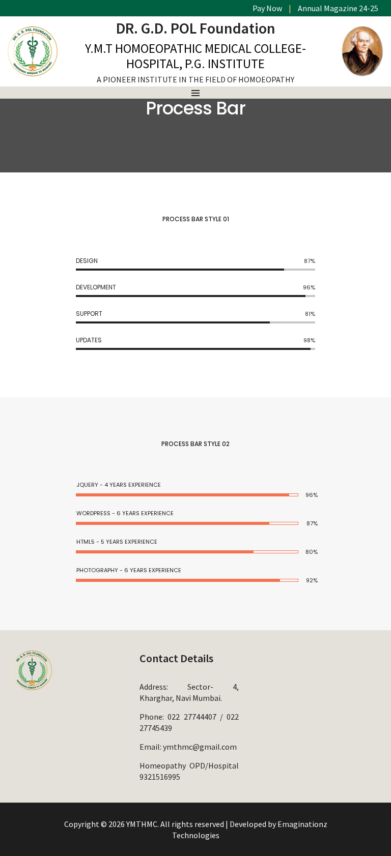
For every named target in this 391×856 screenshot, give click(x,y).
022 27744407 (191, 717)
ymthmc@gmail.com (200, 747)
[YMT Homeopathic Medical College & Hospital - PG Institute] (33, 71)
